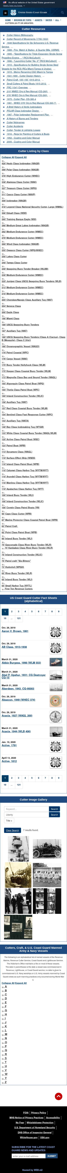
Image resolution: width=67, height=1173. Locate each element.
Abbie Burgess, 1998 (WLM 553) (21, 662)
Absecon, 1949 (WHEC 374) (18, 700)
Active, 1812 (9, 761)
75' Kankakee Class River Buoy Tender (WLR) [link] (29, 547)
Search (54, 808)
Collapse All (8, 157)
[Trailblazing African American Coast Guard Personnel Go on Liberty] (18, 901)
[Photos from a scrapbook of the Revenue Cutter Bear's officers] (18, 927)
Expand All (21, 157)
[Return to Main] (58, 1098)
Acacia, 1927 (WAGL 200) (17, 715)
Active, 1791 (9, 745)
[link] (3, 160)
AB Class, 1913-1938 (14, 647)
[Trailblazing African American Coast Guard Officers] (47, 875)
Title (8, 820)
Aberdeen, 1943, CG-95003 (18, 688)
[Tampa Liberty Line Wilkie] (18, 875)
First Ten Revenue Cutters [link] (19, 588)
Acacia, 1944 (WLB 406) (16, 731)
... (12, 46)
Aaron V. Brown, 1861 (15, 631)
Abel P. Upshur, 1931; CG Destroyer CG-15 (24, 676)
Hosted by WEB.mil (32, 1169)
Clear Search (12, 830)
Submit (51, 1156)
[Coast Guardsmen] (18, 849)
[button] (14, 5)
